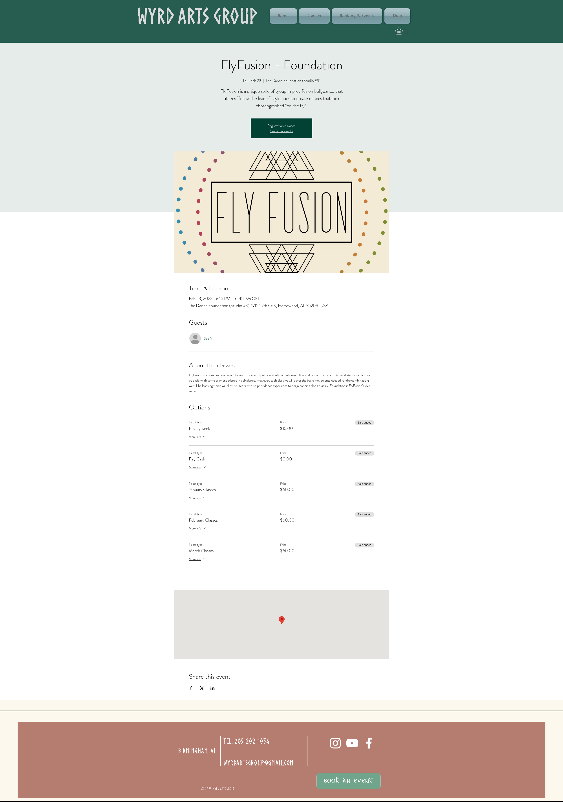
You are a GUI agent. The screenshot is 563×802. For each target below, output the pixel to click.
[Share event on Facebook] (191, 688)
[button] (403, 31)
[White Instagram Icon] (335, 743)
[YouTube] (352, 743)
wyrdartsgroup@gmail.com (258, 762)
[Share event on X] (202, 688)
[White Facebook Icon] (369, 743)
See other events (281, 130)
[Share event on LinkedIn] (212, 688)
